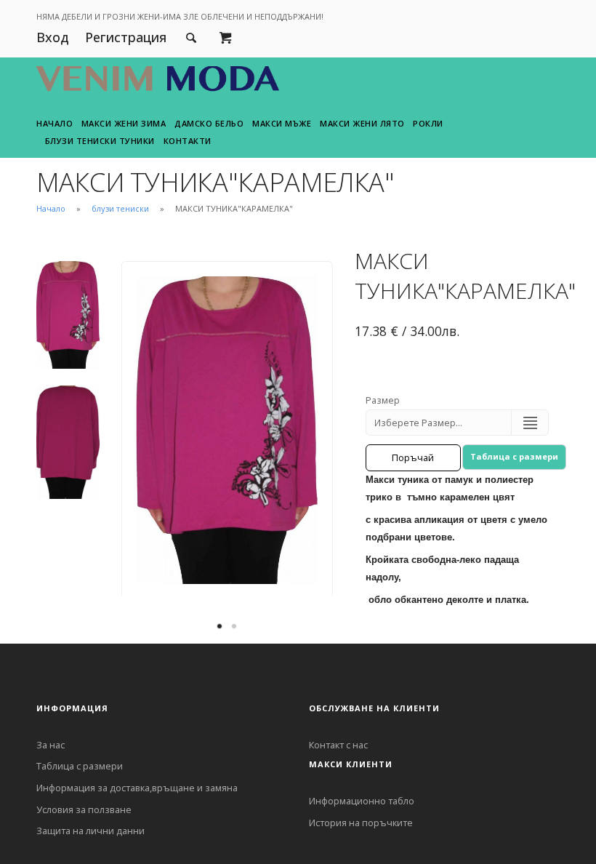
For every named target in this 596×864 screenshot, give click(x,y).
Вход (52, 37)
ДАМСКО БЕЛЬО (208, 123)
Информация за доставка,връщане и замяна (137, 787)
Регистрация (125, 37)
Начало (54, 123)
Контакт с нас (338, 744)
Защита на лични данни (90, 830)
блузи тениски (120, 208)
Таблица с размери (514, 456)
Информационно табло (361, 800)
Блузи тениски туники (100, 140)
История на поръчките (361, 822)
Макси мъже (281, 123)
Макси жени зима (123, 123)
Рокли (428, 123)
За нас (50, 744)
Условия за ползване (84, 809)
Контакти (188, 140)
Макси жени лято (362, 123)
